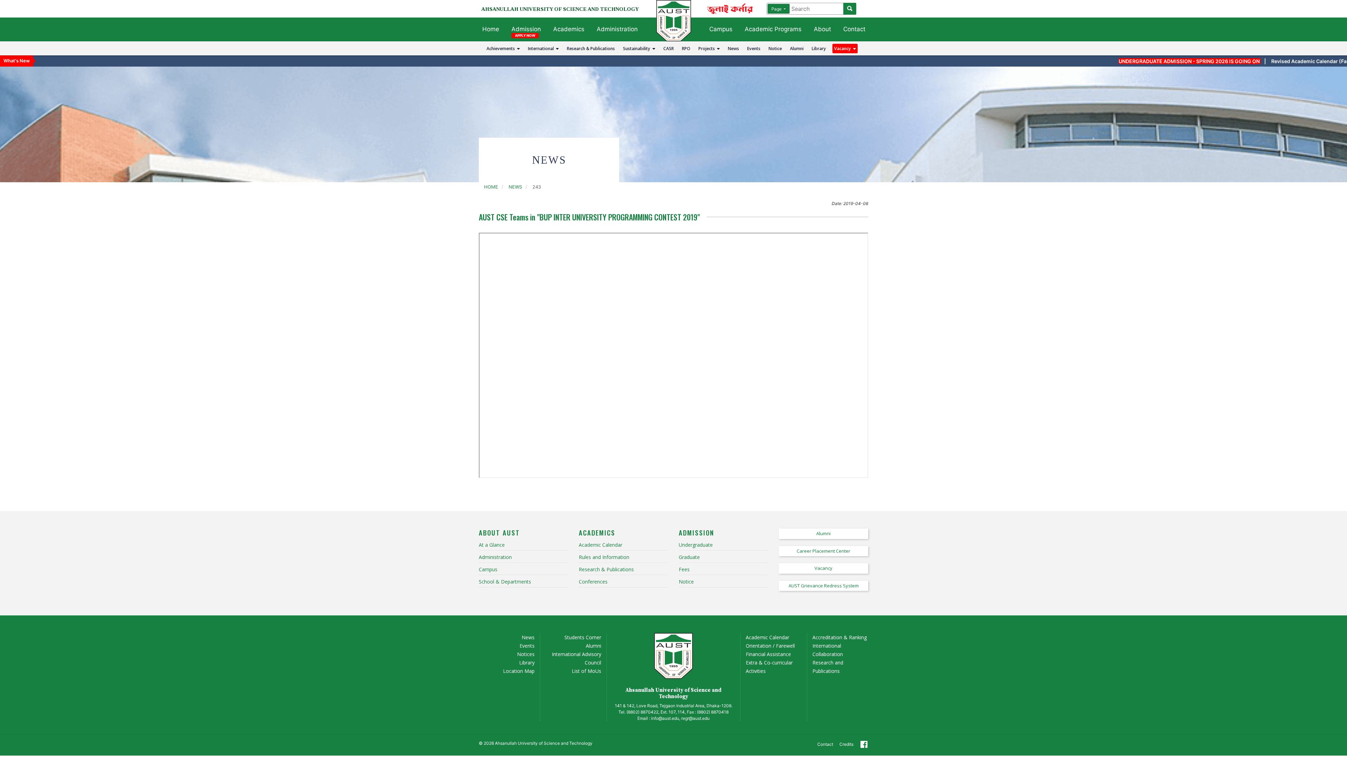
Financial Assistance (768, 654)
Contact (854, 29)
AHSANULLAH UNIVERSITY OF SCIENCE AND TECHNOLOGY (560, 9)
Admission (526, 29)
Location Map (519, 671)
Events (753, 49)
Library (819, 49)
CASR (668, 49)
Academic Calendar (767, 637)
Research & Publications (591, 49)
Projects (707, 49)
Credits (846, 744)
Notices (526, 654)
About (822, 29)
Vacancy (843, 49)
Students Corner (582, 637)
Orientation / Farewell (770, 645)
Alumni (797, 49)
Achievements (502, 49)
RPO (686, 49)
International (542, 49)
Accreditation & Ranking (839, 637)
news (515, 187)
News (733, 49)
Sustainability (637, 49)
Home (490, 29)
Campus (720, 29)
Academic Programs (773, 29)
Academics (568, 29)
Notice (775, 49)
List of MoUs (586, 671)
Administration (617, 29)
